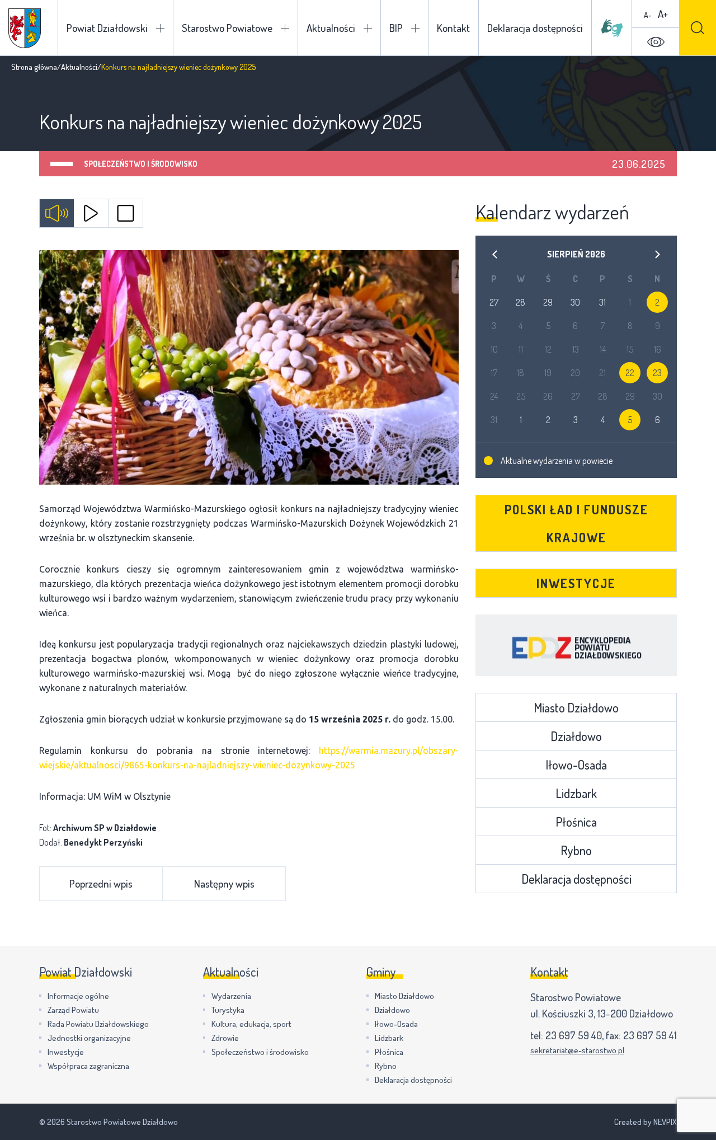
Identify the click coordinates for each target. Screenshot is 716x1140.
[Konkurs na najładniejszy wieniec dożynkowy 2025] (249, 367)
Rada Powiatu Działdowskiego (98, 1024)
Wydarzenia (231, 996)
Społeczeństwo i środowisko (140, 163)
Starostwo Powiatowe (227, 28)
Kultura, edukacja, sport (251, 1024)
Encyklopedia (576, 645)
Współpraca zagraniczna (88, 1066)
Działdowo (576, 736)
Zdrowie (225, 1038)
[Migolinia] (612, 28)
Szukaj (697, 27)
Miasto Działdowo (576, 707)
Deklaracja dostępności (535, 28)
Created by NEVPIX (645, 1121)
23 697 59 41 (650, 1035)
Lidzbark (576, 793)
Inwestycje (576, 583)
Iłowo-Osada (576, 764)
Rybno (576, 850)
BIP (396, 28)
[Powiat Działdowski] (24, 28)
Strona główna (34, 67)
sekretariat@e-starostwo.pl (577, 1050)
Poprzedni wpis (101, 883)
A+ (663, 14)
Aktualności (331, 28)
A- (648, 15)
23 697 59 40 (573, 1035)
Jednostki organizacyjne (89, 1038)
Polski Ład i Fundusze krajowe (576, 523)
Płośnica (576, 821)
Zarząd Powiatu (73, 1010)
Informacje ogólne (78, 996)
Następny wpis (224, 883)
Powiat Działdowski (107, 28)
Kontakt (453, 28)
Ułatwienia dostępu (655, 42)
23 (657, 372)
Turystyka (227, 1010)
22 (629, 372)
